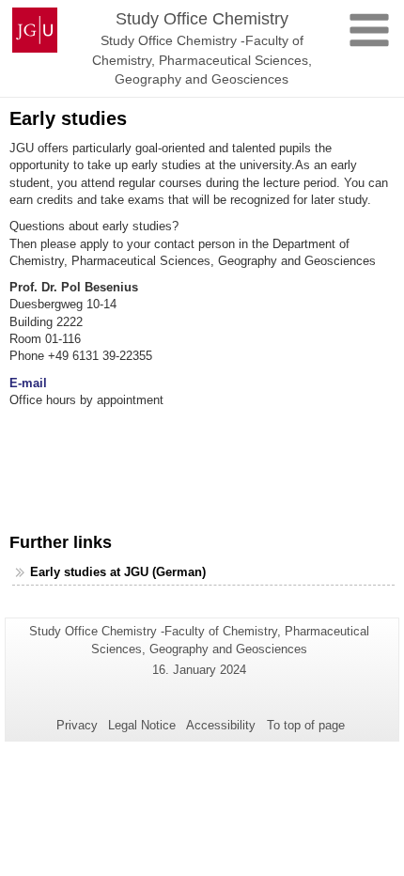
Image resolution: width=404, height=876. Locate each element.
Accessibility (221, 725)
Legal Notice (142, 725)
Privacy (77, 725)
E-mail (28, 383)
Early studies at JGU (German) (118, 572)
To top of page (306, 725)
